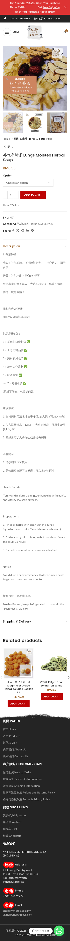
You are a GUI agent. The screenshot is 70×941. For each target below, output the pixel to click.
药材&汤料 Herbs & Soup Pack (33, 138)
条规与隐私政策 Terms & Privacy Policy (26, 799)
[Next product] (13, 147)
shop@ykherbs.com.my (17, 910)
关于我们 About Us (14, 749)
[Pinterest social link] (22, 230)
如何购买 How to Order (17, 772)
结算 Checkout (12, 835)
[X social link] (17, 230)
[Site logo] (35, 32)
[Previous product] (5, 147)
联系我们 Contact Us (15, 756)
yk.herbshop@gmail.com (17, 914)
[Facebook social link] (5, 18)
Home (6, 138)
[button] (19, 703)
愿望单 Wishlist (12, 822)
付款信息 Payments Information (22, 779)
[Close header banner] (65, 7)
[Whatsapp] (59, 931)
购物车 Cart (10, 828)
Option (7, 175)
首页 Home (9, 729)
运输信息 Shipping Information (21, 785)
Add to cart (33, 194)
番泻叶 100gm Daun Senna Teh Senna (51, 683)
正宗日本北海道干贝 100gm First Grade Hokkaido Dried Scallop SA (18, 687)
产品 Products (11, 736)
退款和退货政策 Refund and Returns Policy (29, 792)
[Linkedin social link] (27, 230)
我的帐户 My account (16, 815)
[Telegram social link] (32, 230)
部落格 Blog (10, 742)
